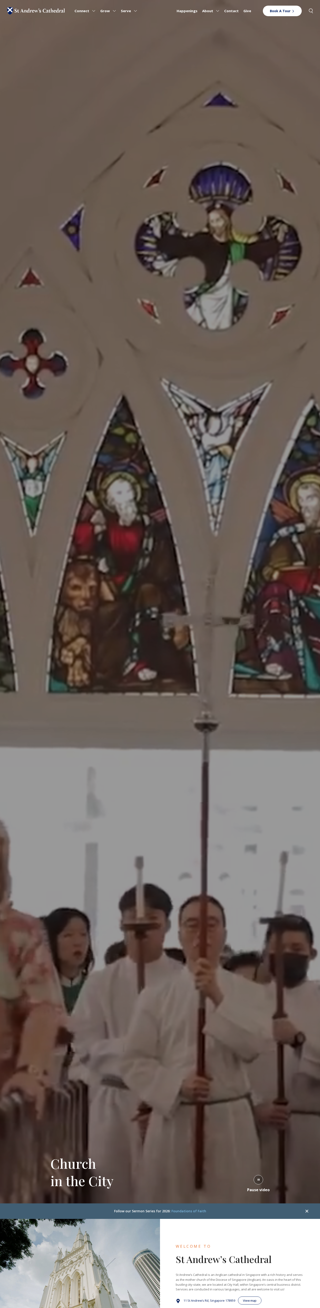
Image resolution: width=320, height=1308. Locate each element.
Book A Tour (280, 11)
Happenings (187, 10)
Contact (231, 10)
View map (250, 1300)
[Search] (311, 11)
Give (247, 10)
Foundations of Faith (188, 1211)
